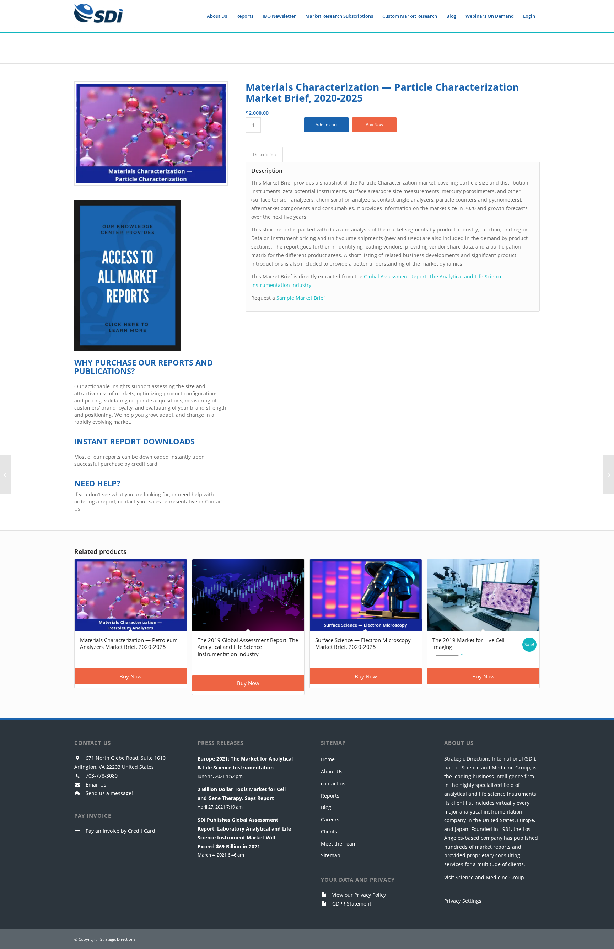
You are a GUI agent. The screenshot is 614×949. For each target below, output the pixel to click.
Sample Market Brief (300, 297)
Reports (330, 795)
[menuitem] (217, 16)
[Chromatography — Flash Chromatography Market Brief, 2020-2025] (5, 474)
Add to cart (326, 125)
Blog (326, 807)
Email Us (96, 784)
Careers (330, 819)
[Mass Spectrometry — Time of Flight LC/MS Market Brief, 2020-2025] (608, 474)
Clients (329, 831)
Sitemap (330, 855)
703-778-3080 (102, 775)
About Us (332, 771)
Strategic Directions (117, 939)
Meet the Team (339, 843)
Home (328, 759)
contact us (333, 783)
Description (264, 154)
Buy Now (374, 125)
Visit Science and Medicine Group (484, 877)
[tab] (264, 155)
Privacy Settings (462, 900)
